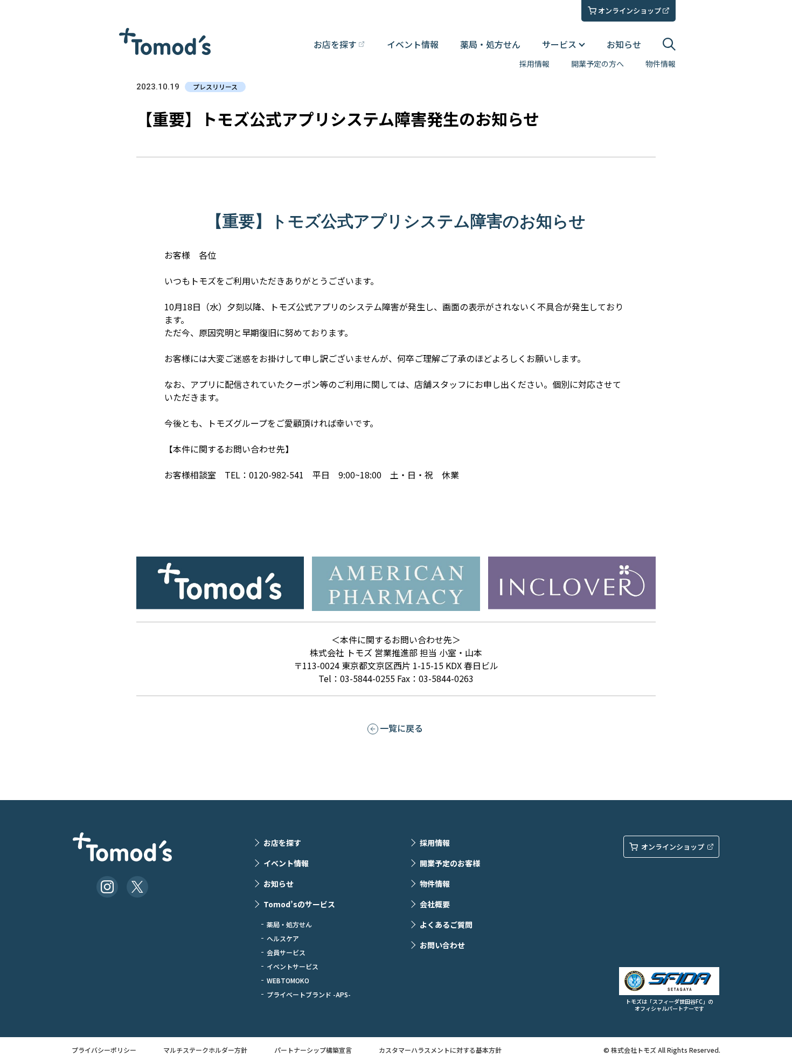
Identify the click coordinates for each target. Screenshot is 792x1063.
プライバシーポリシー (104, 1049)
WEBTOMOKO (288, 980)
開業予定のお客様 (450, 863)
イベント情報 (413, 44)
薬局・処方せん (490, 44)
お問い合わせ (442, 945)
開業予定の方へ (597, 63)
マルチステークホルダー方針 (205, 1049)
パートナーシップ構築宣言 (313, 1049)
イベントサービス (292, 966)
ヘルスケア (283, 938)
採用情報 (534, 63)
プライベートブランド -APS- (309, 994)
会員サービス (286, 952)
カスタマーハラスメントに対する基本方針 (440, 1049)
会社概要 (435, 904)
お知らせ (624, 44)
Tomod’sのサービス (299, 904)
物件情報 (660, 63)
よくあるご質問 (446, 924)
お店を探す (282, 842)
